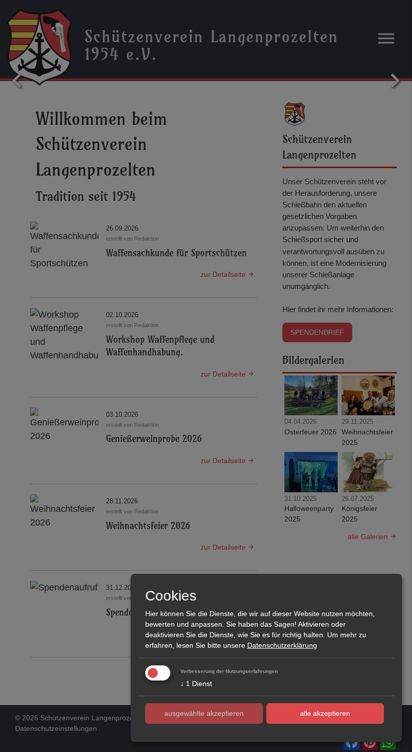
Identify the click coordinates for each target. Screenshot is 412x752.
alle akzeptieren (325, 713)
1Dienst (196, 684)
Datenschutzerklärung (282, 645)
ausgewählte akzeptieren (204, 713)
